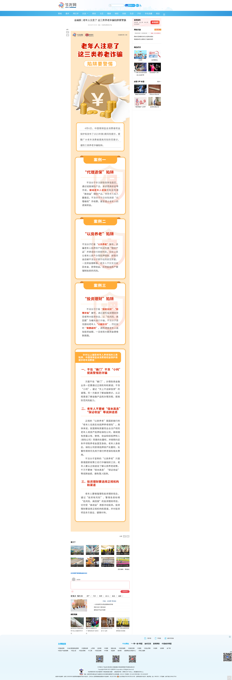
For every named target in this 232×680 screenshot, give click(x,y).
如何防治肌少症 (154, 107)
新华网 (99, 648)
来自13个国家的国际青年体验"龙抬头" (92, 565)
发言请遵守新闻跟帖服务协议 (79, 573)
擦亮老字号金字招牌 (99, 610)
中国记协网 (98, 650)
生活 (131, 13)
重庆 (67, 13)
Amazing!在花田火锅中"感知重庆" (108, 553)
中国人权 (73, 650)
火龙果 (140, 60)
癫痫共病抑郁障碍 (140, 94)
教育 (94, 13)
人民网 (93, 648)
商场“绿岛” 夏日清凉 (100, 607)
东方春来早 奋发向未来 (107, 565)
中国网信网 (85, 648)
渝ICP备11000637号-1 (171, 676)
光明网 (162, 648)
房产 (88, 596)
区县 (84, 13)
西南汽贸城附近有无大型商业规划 (143, 36)
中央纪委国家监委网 (73, 648)
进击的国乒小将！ (155, 72)
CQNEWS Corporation (117, 669)
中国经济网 (131, 648)
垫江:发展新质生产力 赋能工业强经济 (92, 553)
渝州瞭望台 (154, 60)
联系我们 (110, 667)
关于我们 (100, 667)
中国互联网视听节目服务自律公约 (126, 667)
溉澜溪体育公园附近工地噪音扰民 (143, 39)
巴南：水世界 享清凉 (109, 601)
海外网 (119, 650)
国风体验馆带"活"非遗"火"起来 (106, 630)
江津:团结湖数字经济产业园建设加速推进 (77, 553)
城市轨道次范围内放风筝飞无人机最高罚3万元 (77, 631)
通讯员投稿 (170, 638)
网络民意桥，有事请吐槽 (141, 33)
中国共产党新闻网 (63, 650)
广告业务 (105, 667)
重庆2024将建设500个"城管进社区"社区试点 (92, 631)
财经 (116, 13)
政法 (158, 13)
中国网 (106, 648)
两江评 (75, 13)
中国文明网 (82, 650)
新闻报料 (155, 22)
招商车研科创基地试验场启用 (77, 565)
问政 (124, 13)
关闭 (231, 651)
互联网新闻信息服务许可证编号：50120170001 (105, 676)
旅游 (113, 596)
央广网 (169, 648)
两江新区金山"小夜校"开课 (122, 553)
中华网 (106, 650)
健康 (109, 13)
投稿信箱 (115, 667)
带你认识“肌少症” (155, 94)
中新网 (155, 648)
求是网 (113, 650)
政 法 (107, 596)
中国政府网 (61, 648)
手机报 (159, 638)
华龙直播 (148, 13)
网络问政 (137, 30)
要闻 (60, 13)
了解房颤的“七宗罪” (140, 107)
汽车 (139, 13)
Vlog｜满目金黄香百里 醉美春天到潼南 (122, 630)
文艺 (101, 13)
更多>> (159, 81)
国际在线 (113, 648)
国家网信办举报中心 (130, 650)
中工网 (90, 650)
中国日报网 (122, 648)
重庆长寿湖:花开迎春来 (123, 565)
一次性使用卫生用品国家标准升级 (103, 604)
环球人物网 (142, 650)
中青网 (139, 648)
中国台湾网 (147, 648)
